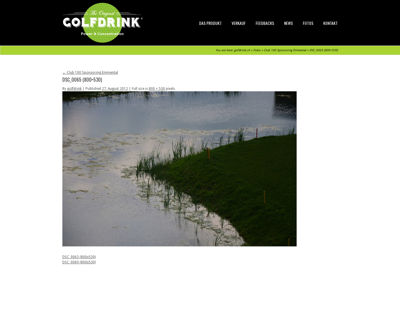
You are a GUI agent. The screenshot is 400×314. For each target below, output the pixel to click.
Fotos (308, 23)
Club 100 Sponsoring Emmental (285, 50)
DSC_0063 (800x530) (79, 257)
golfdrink (74, 89)
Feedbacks (265, 23)
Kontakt (330, 23)
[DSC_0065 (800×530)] (179, 245)
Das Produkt (210, 23)
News (288, 23)
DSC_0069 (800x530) (79, 262)
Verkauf (239, 23)
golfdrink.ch (242, 50)
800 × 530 (157, 89)
